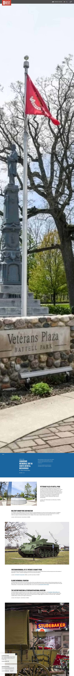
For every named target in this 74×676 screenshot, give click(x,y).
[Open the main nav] (71, 1)
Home (3, 454)
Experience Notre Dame (44, 584)
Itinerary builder (58, 1)
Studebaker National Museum (53, 592)
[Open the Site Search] (66, 1)
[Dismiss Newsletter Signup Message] (16, 654)
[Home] (6, 2)
